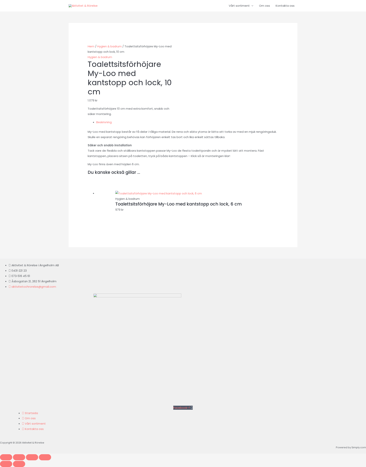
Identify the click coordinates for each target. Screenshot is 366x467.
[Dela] (32, 457)
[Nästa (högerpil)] (19, 464)
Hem (91, 46)
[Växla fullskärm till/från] (19, 457)
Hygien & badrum (109, 46)
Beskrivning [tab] (104, 122)
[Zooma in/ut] (6, 457)
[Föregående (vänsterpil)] (6, 464)
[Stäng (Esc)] (45, 457)
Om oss (264, 6)
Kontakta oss (285, 6)
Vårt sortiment (239, 6)
